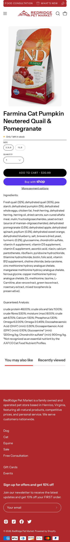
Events (8, 473)
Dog (6, 430)
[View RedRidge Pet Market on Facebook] (21, 521)
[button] (57, 13)
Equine (8, 443)
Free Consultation (15, 455)
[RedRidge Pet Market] (35, 13)
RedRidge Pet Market (23, 531)
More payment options (35, 188)
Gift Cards (10, 467)
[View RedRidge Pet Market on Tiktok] (13, 521)
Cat (5, 437)
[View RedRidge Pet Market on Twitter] (29, 521)
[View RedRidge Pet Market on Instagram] (5, 521)
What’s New (51, 3)
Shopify (51, 531)
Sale (6, 449)
